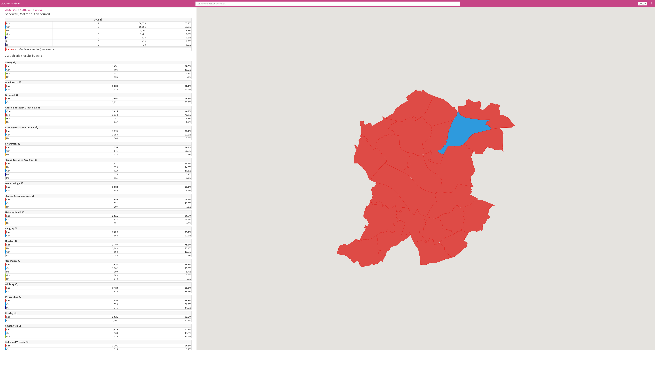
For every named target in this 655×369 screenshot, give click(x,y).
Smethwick (12, 325)
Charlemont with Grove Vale (21, 107)
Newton (10, 241)
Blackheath (12, 82)
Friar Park (11, 143)
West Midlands (26, 10)
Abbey (9, 62)
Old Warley (11, 260)
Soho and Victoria (15, 342)
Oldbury (10, 284)
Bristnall (10, 95)
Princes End (12, 296)
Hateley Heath (13, 212)
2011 (15, 10)
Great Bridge (13, 183)
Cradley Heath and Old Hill (20, 127)
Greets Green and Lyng (18, 195)
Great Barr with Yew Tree (20, 159)
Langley (10, 228)
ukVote (5, 3)
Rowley (9, 313)
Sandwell (39, 10)
